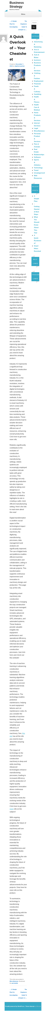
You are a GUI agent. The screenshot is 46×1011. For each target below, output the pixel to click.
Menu (23, 14)
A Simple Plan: (36, 198)
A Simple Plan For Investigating (13, 24)
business (37, 60)
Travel (36, 170)
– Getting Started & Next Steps (36, 209)
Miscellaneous (14, 981)
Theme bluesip (29, 1006)
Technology (38, 168)
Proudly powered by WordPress (14, 1006)
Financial (37, 84)
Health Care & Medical (37, 107)
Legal (36, 128)
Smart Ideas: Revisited (37, 248)
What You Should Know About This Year (36, 225)
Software (37, 157)
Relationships (39, 154)
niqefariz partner (20, 66)
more (11, 809)
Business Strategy (17, 4)
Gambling (37, 94)
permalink (15, 983)
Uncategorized (39, 173)
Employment (38, 81)
